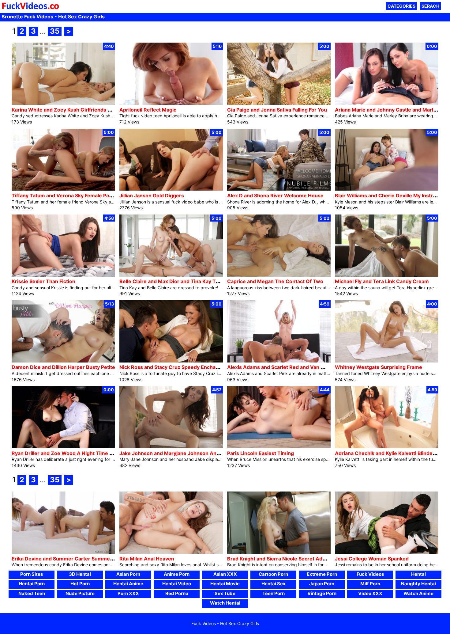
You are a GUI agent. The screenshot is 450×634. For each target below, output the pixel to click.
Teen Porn (273, 593)
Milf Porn (370, 584)
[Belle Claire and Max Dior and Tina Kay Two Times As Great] (171, 275)
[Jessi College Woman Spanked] (386, 552)
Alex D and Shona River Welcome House (275, 195)
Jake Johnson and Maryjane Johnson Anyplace (175, 453)
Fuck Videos (370, 574)
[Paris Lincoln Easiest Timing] (279, 446)
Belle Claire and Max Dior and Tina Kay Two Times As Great (190, 281)
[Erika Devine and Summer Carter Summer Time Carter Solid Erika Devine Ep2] (63, 552)
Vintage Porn (321, 593)
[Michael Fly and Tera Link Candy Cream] (386, 275)
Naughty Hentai (418, 584)
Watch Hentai (225, 603)
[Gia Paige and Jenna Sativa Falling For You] (279, 103)
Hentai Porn (32, 584)
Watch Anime (418, 593)
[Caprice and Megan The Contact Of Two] (279, 275)
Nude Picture (80, 593)
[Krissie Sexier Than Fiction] (63, 275)
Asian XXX (225, 574)
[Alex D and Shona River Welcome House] (279, 189)
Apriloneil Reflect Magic (147, 110)
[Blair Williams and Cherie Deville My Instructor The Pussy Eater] (386, 189)
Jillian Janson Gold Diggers (151, 195)
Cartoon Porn (273, 574)
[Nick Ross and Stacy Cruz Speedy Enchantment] (171, 360)
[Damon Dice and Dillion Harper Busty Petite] (63, 360)
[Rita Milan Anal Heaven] (171, 552)
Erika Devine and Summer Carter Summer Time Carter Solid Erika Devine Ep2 (104, 559)
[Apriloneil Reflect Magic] (171, 103)
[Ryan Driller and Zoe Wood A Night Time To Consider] (63, 446)
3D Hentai (80, 574)
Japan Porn (321, 584)
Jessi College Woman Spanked (372, 559)
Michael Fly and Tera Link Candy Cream (382, 281)
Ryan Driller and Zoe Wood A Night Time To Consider (75, 453)
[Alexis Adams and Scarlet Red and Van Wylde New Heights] (279, 360)
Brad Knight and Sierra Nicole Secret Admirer (281, 559)
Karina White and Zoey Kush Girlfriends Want (66, 110)
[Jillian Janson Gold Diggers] (171, 189)
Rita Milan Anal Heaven (146, 559)
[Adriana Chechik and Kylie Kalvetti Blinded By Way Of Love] (386, 446)
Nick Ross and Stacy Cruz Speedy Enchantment (176, 367)
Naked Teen (31, 593)
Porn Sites (31, 574)
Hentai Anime (128, 584)
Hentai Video (176, 584)
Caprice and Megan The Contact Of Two (275, 281)
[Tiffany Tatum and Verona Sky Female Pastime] (63, 189)
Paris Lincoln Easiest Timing (260, 453)
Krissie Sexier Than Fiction (43, 281)
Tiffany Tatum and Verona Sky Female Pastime (67, 195)
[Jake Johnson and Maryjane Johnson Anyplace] (171, 446)
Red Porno (176, 593)
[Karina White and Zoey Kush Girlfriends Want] (63, 103)
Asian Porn (128, 574)
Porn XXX (128, 593)
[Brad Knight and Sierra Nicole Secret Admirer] (279, 552)
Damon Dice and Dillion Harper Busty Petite (63, 367)
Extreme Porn (322, 574)
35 (54, 31)
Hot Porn (80, 584)
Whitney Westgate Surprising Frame (378, 367)
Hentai (418, 574)
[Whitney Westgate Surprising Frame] (386, 360)
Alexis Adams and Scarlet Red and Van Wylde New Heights (297, 367)
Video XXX (370, 593)
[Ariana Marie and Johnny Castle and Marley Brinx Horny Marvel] (386, 103)
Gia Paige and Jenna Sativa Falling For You (277, 110)
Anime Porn (176, 574)
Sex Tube (225, 593)
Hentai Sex (273, 584)
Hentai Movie (225, 584)
